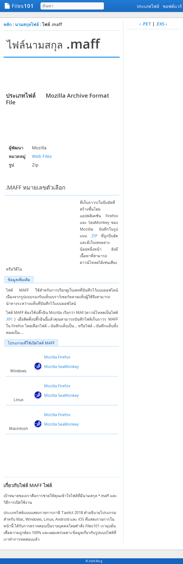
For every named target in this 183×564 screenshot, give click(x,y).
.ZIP (94, 235)
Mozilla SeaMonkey (61, 366)
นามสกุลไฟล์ (27, 24)
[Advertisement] (62, 74)
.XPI (9, 319)
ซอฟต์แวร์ (172, 6)
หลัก (8, 24)
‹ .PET (145, 24)
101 (23, 5)
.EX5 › (161, 24)
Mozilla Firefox (57, 357)
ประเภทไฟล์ (148, 6)
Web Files (42, 156)
